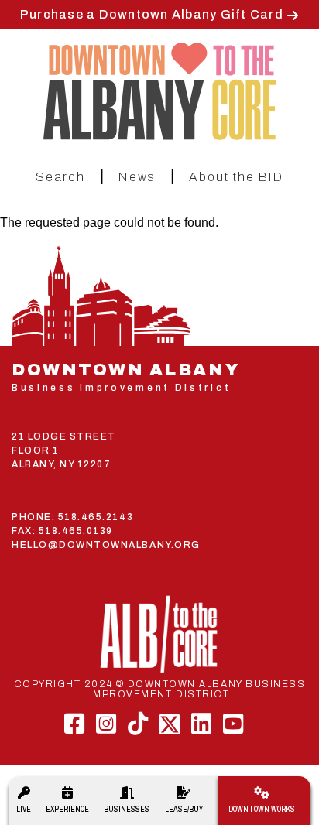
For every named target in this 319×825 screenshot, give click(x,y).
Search (60, 176)
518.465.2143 (95, 517)
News (137, 176)
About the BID (236, 176)
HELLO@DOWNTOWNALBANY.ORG (106, 544)
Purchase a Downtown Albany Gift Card (151, 14)
